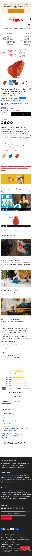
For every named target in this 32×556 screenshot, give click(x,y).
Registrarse (6, 518)
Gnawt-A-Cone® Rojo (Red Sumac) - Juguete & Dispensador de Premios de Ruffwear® (13, 443)
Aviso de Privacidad (24, 539)
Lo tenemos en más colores (9, 150)
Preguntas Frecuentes (21, 537)
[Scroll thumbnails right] (29, 83)
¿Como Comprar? (5, 536)
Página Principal (3, 53)
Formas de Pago (13, 539)
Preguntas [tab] (16, 401)
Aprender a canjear (16, 11)
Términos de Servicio (6, 546)
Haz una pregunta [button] (16, 396)
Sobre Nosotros (5, 534)
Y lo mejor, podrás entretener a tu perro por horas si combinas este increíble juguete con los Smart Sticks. (16, 168)
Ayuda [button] (27, 548)
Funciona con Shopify (6, 553)
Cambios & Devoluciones (7, 541)
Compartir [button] (6, 448)
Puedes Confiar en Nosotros (8, 542)
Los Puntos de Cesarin (17, 536)
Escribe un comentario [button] (17, 392)
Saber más (7, 104)
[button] (25, 548)
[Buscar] (29, 25)
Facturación (18, 544)
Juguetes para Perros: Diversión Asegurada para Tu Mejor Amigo (12, 53)
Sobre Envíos (4, 539)
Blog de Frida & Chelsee (7, 544)
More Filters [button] (8, 413)
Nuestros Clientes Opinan (7, 537)
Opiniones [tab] (5, 401)
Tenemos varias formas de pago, (9, 475)
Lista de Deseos (15, 534)
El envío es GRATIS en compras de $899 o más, (13, 491)
